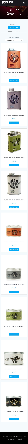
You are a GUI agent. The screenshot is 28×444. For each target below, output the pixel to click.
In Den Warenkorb (14, 80)
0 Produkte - (14, 27)
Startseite (10, 31)
